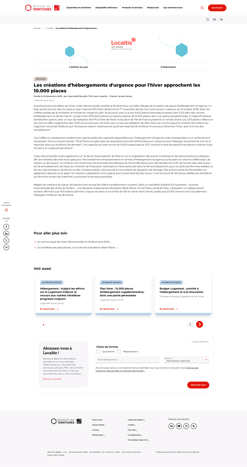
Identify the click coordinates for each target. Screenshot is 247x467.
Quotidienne (108, 351)
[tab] (43, 324)
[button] (79, 8)
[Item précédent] (190, 324)
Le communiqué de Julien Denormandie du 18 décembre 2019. (73, 241)
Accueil (37, 28)
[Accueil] (42, 8)
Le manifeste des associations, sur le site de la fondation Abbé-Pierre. (76, 247)
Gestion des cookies (55, 455)
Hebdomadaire (130, 351)
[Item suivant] (199, 324)
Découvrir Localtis (52, 379)
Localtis (50, 28)
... (43, 28)
